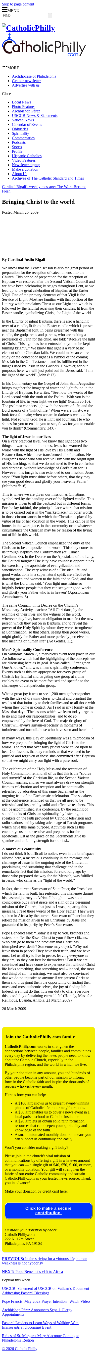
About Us (19, 174)
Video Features (24, 160)
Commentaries (23, 138)
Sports (17, 147)
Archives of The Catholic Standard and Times (48, 178)
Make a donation (25, 169)
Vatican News (23, 120)
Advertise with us (26, 85)
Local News (21, 102)
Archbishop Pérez (26, 111)
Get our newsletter (26, 81)
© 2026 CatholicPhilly (19, 1349)
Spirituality (20, 133)
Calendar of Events (27, 124)
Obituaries (20, 129)
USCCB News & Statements (34, 115)
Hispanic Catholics (27, 156)
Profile (17, 151)
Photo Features (23, 106)
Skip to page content (18, 4)
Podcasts (19, 142)
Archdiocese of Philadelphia (34, 76)
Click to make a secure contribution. (48, 1210)
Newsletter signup (26, 165)
